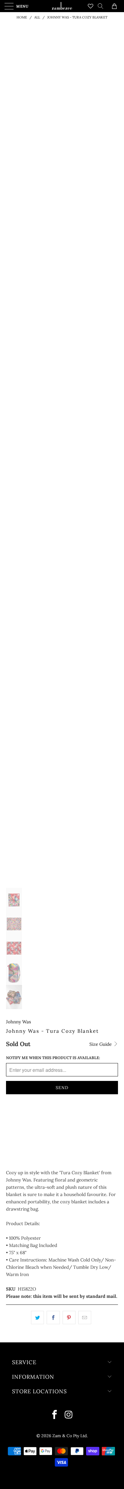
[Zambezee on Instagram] (69, 1415)
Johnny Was (18, 1022)
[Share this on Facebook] (53, 1317)
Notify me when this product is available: (53, 1057)
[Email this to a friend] (84, 1317)
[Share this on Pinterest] (69, 1317)
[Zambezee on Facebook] (55, 1415)
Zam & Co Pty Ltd (69, 1435)
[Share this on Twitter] (37, 1317)
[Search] (102, 6)
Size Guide (101, 1044)
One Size (18, 1115)
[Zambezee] (62, 6)
